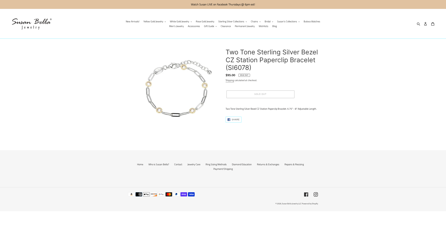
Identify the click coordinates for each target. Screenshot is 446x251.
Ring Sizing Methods (216, 164)
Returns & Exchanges (268, 164)
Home (140, 164)
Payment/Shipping (223, 169)
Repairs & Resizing (294, 164)
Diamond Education (242, 164)
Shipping (230, 80)
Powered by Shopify (310, 203)
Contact (178, 164)
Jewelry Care (193, 164)
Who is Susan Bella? (158, 164)
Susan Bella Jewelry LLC (291, 203)
